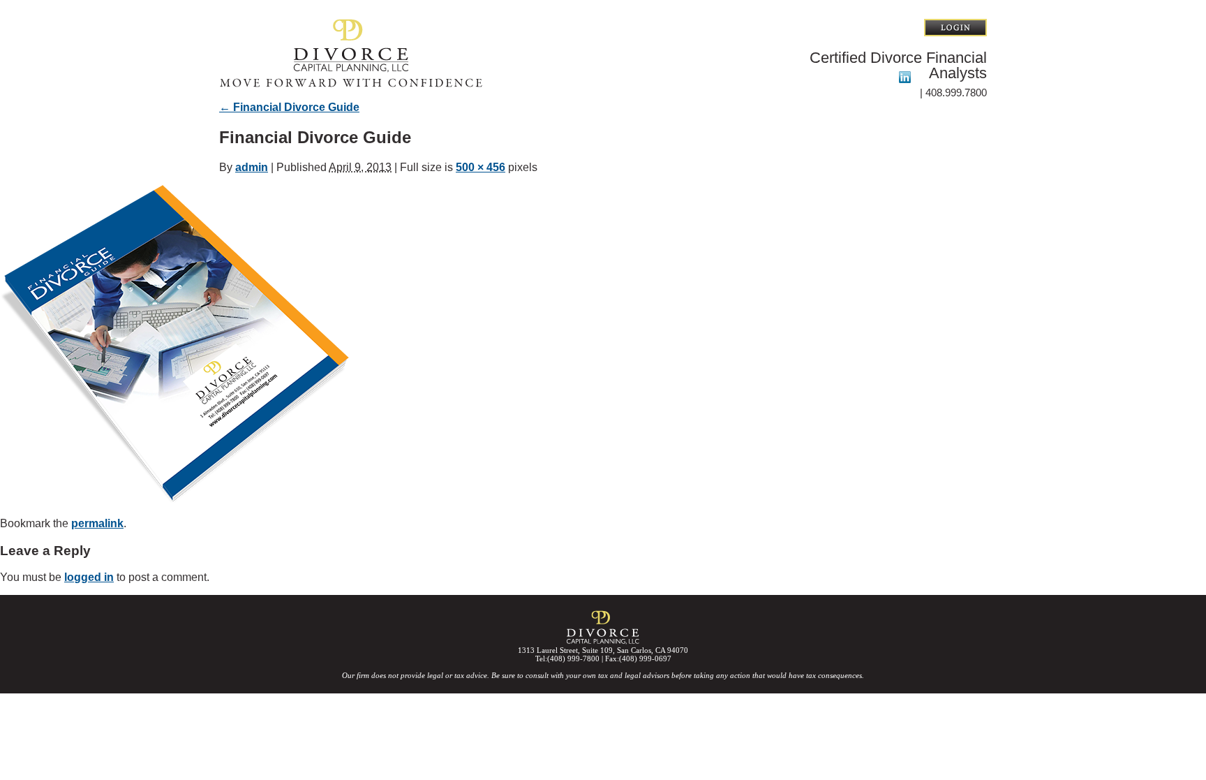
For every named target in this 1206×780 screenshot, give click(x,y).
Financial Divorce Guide (289, 107)
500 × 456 (480, 167)
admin (251, 167)
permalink (97, 523)
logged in (89, 577)
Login (955, 27)
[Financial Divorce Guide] (174, 500)
